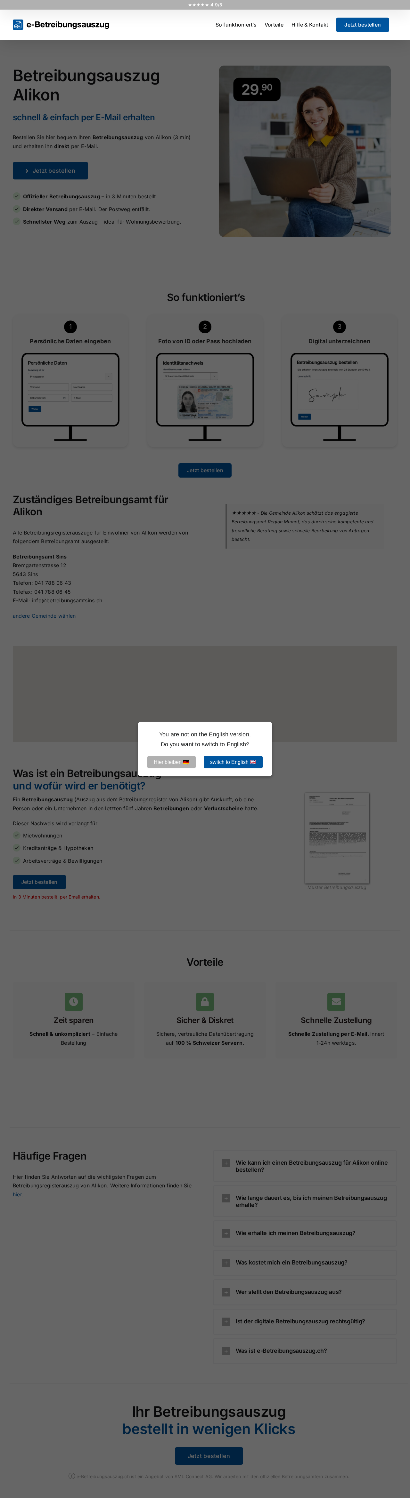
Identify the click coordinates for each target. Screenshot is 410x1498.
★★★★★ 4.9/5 (205, 4)
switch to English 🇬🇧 (233, 762)
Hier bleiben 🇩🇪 (171, 762)
